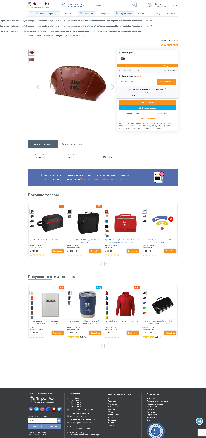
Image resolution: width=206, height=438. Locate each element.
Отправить (59, 420)
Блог (149, 420)
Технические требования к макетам (104, 179)
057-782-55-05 (75, 400)
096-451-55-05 (75, 404)
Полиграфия (89, 14)
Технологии (68, 14)
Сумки (111, 422)
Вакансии (151, 398)
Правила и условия (155, 404)
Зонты (111, 425)
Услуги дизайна (125, 14)
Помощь (157, 14)
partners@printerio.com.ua (80, 422)
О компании (142, 14)
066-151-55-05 (75, 402)
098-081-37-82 (75, 409)
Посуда (111, 409)
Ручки (110, 398)
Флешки (111, 412)
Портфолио (104, 14)
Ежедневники (114, 420)
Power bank (113, 406)
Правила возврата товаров (159, 401)
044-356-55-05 (75, 6)
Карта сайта (152, 417)
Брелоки (112, 417)
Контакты (171, 14)
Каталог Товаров (46, 14)
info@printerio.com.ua (78, 416)
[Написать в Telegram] (199, 421)
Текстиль (112, 401)
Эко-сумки (112, 404)
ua (173, 5)
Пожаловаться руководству (44, 426)
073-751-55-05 (75, 406)
